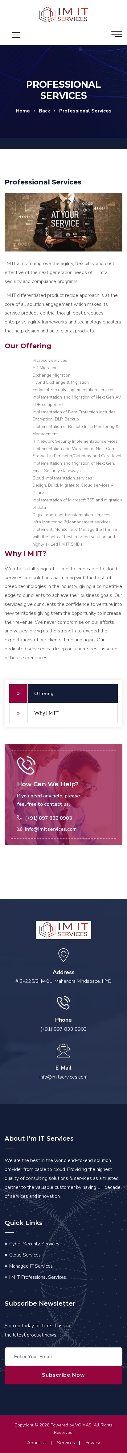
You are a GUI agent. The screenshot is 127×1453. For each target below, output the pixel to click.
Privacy (92, 1443)
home (23, 111)
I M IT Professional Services (37, 1277)
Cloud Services (25, 1255)
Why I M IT (46, 713)
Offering (44, 693)
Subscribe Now (63, 1375)
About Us (37, 1443)
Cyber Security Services (34, 1244)
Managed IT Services (31, 1266)
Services (66, 1443)
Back (44, 111)
